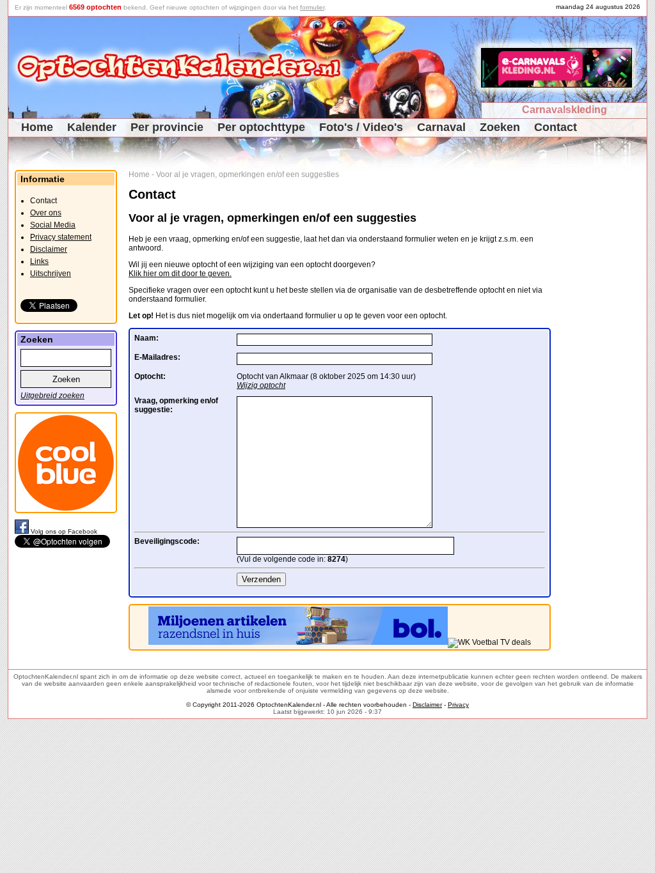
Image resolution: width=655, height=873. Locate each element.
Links (39, 261)
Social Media (52, 224)
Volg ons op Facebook (64, 531)
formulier (312, 7)
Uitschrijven (50, 273)
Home (37, 127)
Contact (555, 127)
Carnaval (441, 127)
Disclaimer (48, 249)
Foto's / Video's (361, 127)
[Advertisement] (603, 361)
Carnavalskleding (564, 109)
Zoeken (500, 127)
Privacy (458, 704)
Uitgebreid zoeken (52, 395)
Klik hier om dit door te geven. (180, 273)
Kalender (91, 127)
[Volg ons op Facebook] (23, 531)
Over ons (45, 212)
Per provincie (166, 127)
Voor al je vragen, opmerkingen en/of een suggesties (247, 174)
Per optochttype (261, 127)
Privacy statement (60, 237)
